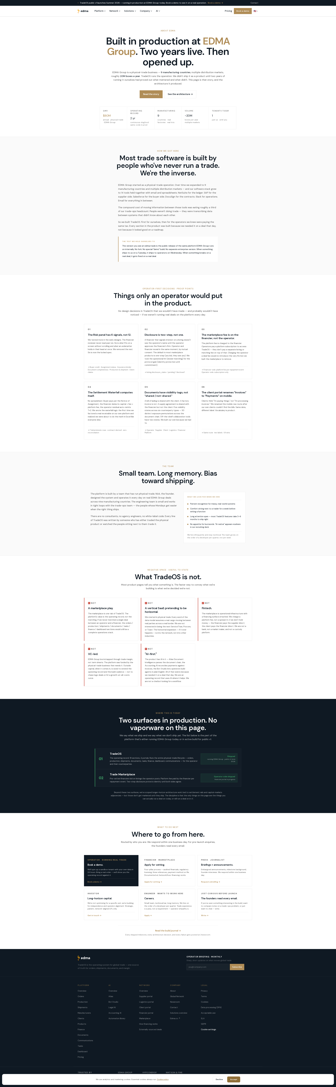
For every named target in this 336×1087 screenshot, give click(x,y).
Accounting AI (115, 1013)
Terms (204, 996)
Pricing (228, 11)
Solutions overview (178, 1013)
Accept (233, 1079)
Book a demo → (215, 2)
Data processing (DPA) (211, 1007)
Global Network (177, 996)
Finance (81, 1029)
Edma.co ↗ (175, 1018)
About (173, 991)
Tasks (80, 1046)
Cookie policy (163, 1079)
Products (82, 1024)
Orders (81, 996)
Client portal (145, 1007)
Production (83, 1002)
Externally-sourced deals (150, 1029)
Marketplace (144, 1018)
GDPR (203, 1024)
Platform (98, 11)
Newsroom (175, 1002)
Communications (85, 1040)
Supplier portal (145, 996)
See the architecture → (180, 94)
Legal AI (112, 1007)
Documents (83, 1035)
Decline (219, 1079)
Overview (82, 991)
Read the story (151, 94)
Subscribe (237, 967)
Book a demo (242, 11)
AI (157, 11)
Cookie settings (208, 1029)
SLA (202, 1018)
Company (145, 11)
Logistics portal (146, 1002)
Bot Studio (113, 1002)
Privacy (204, 991)
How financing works (148, 1024)
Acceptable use (208, 1013)
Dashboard (82, 1051)
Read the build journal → (168, 930)
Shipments (82, 1007)
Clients (81, 1018)
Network (113, 11)
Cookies (204, 1002)
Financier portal (146, 1013)
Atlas (111, 996)
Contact (254, 3)
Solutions (129, 11)
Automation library (117, 1018)
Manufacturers (84, 1013)
